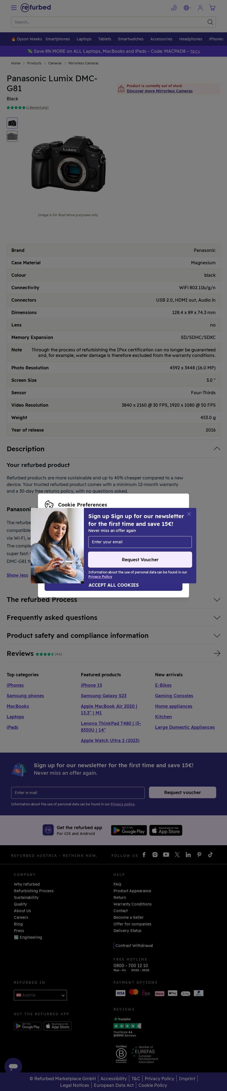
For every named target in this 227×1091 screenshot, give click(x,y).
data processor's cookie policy (74, 545)
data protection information (108, 539)
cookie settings (161, 533)
